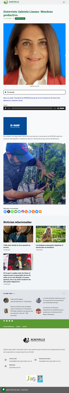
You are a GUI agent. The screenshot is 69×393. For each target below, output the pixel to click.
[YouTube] (12, 321)
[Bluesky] (36, 211)
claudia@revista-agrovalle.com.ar (20, 361)
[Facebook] (5, 211)
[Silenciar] (58, 108)
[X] (8, 211)
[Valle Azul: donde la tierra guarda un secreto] (18, 234)
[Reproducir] (6, 108)
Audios (24, 326)
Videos (18, 326)
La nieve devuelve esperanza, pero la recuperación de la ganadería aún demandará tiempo (54, 300)
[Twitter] (19, 211)
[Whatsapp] (12, 211)
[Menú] (64, 2)
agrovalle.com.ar (15, 367)
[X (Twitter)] (6, 321)
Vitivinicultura (20, 18)
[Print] (33, 211)
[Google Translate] (29, 211)
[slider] (62, 108)
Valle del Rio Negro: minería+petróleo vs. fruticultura (21, 300)
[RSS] (26, 211)
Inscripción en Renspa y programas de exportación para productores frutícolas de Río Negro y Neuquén (53, 311)
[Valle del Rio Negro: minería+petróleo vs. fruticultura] (6, 300)
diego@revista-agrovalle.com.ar (50, 361)
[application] (34, 108)
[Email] (15, 211)
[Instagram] (22, 211)
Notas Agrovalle (8, 326)
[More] (40, 211)
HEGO (26, 390)
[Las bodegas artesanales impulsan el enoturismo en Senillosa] (51, 234)
